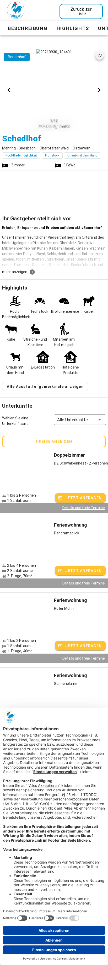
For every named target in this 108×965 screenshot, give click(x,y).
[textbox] (54, 247)
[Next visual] (99, 90)
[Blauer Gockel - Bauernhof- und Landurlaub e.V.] (15, 11)
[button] (80, 419)
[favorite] (99, 55)
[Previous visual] (9, 90)
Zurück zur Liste (81, 11)
